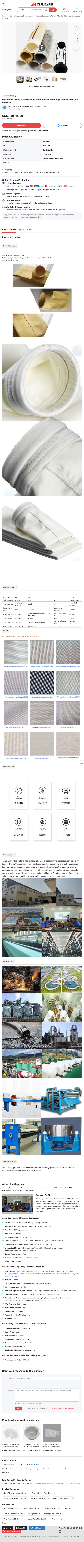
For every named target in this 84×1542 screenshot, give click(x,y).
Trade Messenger (37, 1528)
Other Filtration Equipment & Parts (15, 1493)
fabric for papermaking (30, 1469)
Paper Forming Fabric (41, 1271)
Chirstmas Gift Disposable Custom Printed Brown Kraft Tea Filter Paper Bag (11, 1446)
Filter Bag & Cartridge (64, 16)
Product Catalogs (33, 1464)
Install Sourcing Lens (13, 1531)
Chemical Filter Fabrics (33, 1274)
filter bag (65, 1469)
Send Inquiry (22, 125)
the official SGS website (54, 1188)
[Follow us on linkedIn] (60, 1531)
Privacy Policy (75, 1536)
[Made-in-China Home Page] (42, 4)
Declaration (65, 1536)
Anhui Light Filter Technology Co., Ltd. (20, 106)
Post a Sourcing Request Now (63, 1408)
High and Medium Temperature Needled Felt (58, 1274)
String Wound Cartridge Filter (63, 1498)
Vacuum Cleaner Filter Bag (40, 1498)
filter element (6, 1469)
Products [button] (22, 10)
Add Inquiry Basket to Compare (42, 86)
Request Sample (43, 130)
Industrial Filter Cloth (24, 1271)
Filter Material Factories (52, 1508)
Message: (11, 1390)
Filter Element (48, 1493)
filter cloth (5, 1473)
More (4, 1523)
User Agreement (54, 1536)
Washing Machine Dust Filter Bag (15, 1498)
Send (18, 1408)
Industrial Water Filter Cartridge (36, 1519)
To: (13, 1385)
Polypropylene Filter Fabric (14, 1274)
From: (12, 1379)
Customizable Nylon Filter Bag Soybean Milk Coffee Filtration (51, 1446)
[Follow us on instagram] (74, 1528)
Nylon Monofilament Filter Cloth (61, 1271)
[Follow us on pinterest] (80, 1528)
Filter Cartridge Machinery (12, 1519)
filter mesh (45, 1469)
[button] (3, 3)
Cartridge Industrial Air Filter (13, 1514)
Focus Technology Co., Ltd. (27, 1536)
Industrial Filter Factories (31, 1508)
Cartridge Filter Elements (52, 1514)
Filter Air (68, 1508)
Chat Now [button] (64, 125)
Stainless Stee (13, 1276)
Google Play (21, 1528)
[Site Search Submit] (53, 9)
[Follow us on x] (71, 1528)
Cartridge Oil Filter (34, 1514)
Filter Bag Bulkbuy (58, 1519)
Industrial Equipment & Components (21, 16)
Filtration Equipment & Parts (45, 16)
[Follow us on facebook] (68, 1528)
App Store (7, 1528)
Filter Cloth (35, 1493)
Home (4, 16)
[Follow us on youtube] (77, 1528)
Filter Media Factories (11, 1508)
